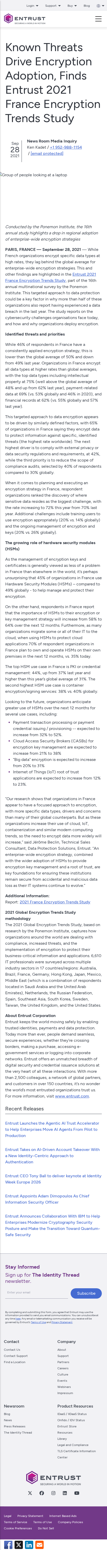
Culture (62, 1374)
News (8, 1420)
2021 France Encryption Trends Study (55, 902)
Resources (64, 1432)
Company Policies (70, 1522)
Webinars (64, 1387)
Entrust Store (67, 1426)
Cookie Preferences (18, 1528)
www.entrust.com (72, 1096)
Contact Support (16, 1356)
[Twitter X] (30, 1493)
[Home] (24, 19)
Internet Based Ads (63, 1516)
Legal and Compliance (73, 1445)
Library (62, 1439)
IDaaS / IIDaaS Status (72, 1414)
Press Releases (14, 1426)
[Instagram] (53, 1493)
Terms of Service (15, 1522)
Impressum (65, 1393)
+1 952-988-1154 (66, 147)
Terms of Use (38, 1322)
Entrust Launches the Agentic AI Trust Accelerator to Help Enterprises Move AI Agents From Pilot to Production (52, 1129)
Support (63, 1356)
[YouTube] (76, 1493)
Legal (7, 1516)
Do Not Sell (46, 1528)
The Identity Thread (18, 1432)
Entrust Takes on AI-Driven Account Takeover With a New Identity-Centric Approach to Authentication (52, 1155)
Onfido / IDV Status (71, 1420)
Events (62, 1380)
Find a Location (14, 1362)
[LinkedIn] (65, 1493)
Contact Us (12, 1350)
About (61, 1350)
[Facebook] (41, 1493)
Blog (87, 5)
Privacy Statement (61, 1322)
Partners (63, 1362)
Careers (63, 1368)
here (18, 1318)
